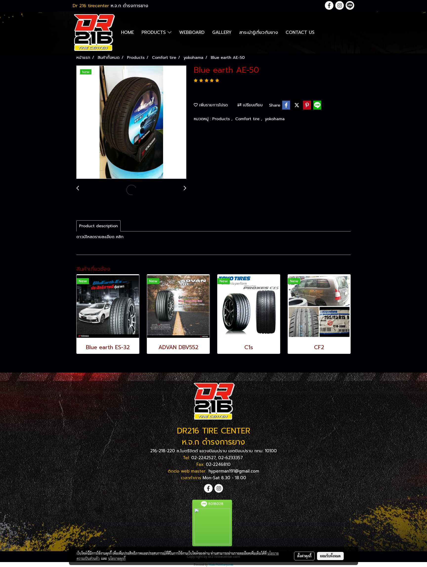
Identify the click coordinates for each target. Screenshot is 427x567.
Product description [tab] (98, 226)
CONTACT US (300, 32)
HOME (127, 32)
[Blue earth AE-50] (131, 122)
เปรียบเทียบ (252, 105)
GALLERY (222, 32)
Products (221, 119)
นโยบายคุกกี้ (117, 558)
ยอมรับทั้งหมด (330, 556)
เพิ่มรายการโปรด (213, 105)
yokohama (275, 119)
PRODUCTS (155, 32)
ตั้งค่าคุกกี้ (304, 556)
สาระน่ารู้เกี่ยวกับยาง (258, 32)
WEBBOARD (192, 32)
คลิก (120, 237)
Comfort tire (248, 119)
